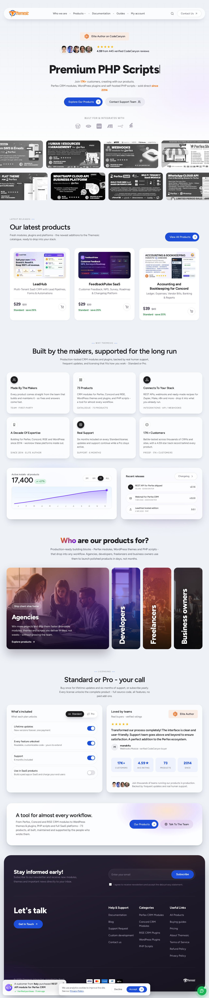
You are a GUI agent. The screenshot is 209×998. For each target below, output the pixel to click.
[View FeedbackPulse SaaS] (127, 307)
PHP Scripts (146, 946)
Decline (118, 989)
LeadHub (40, 284)
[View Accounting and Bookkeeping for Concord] (191, 311)
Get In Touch (26, 924)
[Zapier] (99, 126)
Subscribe (182, 874)
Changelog (183, 476)
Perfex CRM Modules (151, 914)
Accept (133, 989)
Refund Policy (178, 948)
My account (138, 13)
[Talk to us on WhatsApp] (201, 990)
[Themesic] (19, 13)
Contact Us (187, 13)
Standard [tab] (76, 714)
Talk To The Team (179, 824)
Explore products (23, 641)
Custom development (121, 935)
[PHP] (88, 126)
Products (78, 13)
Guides (121, 13)
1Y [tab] (101, 478)
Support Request (118, 928)
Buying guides (178, 921)
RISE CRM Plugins (149, 932)
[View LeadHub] (62, 307)
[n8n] (120, 126)
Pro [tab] (92, 714)
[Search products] (172, 13)
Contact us (114, 942)
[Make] (110, 126)
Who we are (60, 13)
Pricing (174, 928)
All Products (177, 914)
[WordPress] (77, 126)
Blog (111, 921)
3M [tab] (87, 478)
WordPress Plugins (149, 939)
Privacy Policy (178, 955)
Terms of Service (179, 942)
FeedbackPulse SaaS (104, 284)
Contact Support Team (122, 101)
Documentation (101, 13)
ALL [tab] (107, 478)
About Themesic (179, 935)
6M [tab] (94, 478)
